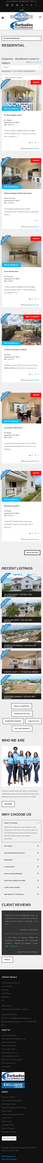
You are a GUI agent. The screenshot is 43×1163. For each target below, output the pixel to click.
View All (7, 959)
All (40, 62)
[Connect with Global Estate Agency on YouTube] (17, 5)
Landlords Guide (8, 1125)
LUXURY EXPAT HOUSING (12, 887)
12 (34, 62)
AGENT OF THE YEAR (10, 823)
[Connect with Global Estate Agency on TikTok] (22, 5)
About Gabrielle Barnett (10, 1056)
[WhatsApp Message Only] (7, 5)
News (4, 1070)
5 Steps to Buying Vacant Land (13, 1114)
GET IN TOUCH (9, 1138)
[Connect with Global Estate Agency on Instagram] (12, 5)
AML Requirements (9, 1063)
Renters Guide (7, 1121)
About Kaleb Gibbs (8, 1049)
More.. (4, 1025)
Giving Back (6, 1066)
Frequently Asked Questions (12, 1100)
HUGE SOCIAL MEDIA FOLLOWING (15, 880)
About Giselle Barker (9, 1046)
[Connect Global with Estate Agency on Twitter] (36, 5)
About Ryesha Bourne (10, 1053)
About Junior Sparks (9, 1042)
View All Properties (21, 706)
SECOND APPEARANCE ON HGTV (14, 853)
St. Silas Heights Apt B (13, 115)
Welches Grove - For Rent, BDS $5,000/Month (18, 595)
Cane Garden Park (11, 271)
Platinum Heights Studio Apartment (18, 193)
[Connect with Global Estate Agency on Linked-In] (31, 5)
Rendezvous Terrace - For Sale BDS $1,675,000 (20, 646)
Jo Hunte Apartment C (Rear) (15, 349)
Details (35, 148)
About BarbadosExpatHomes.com (14, 1039)
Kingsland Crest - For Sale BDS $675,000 (18, 621)
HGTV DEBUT (8, 846)
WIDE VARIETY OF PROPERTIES (14, 894)
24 (37, 62)
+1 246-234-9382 (30, 1022)
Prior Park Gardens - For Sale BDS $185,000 (19, 697)
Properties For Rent (13, 721)
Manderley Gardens (11, 506)
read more (13, 946)
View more (8, 804)
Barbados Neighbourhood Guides (14, 1107)
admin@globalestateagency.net (20, 1018)
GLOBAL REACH (9, 866)
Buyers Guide (7, 1111)
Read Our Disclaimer (9, 1159)
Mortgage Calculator (9, 1132)
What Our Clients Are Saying (12, 1059)
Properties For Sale (22, 713)
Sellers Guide (6, 1118)
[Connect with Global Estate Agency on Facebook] (27, 5)
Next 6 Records (32, 552)
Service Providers (8, 1128)
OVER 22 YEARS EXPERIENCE (13, 873)
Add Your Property (22, 728)
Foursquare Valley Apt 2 (13, 428)
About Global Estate (9, 1035)
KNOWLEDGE (8, 860)
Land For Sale (33, 721)
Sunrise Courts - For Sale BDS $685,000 (21, 672)
